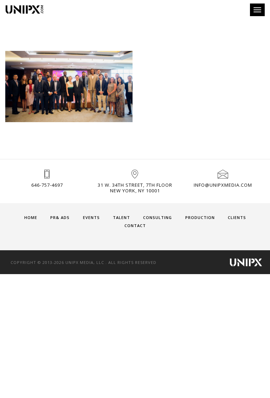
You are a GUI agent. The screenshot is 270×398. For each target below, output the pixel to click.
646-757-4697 (47, 185)
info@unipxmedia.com (223, 185)
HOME (30, 217)
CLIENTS (237, 217)
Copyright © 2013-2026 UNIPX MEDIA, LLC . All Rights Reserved (83, 262)
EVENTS (91, 217)
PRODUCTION (200, 217)
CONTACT (135, 225)
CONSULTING (157, 217)
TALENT (121, 217)
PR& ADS (60, 217)
